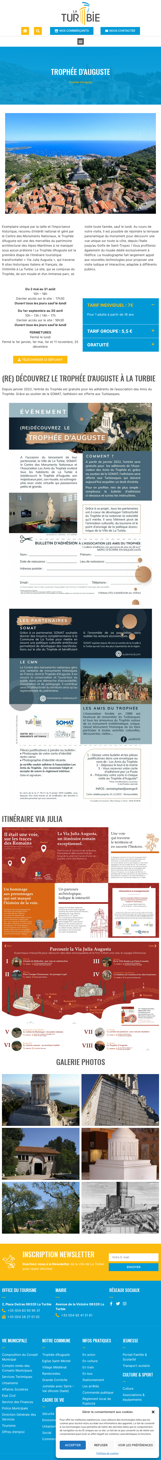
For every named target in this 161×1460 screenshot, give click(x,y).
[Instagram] (125, 1304)
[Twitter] (118, 1304)
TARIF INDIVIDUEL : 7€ (110, 305)
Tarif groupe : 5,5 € (109, 331)
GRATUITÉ (98, 344)
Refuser (101, 1445)
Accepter (73, 1445)
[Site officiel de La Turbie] (80, 13)
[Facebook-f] (111, 1304)
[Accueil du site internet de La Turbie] (25, 31)
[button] (153, 1412)
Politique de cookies (107, 1453)
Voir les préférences (135, 1445)
